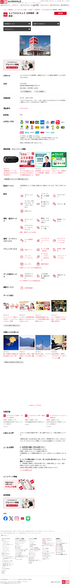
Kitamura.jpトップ (5, 535)
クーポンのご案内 (18, 552)
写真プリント (4, 540)
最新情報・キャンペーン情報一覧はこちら (16, 179)
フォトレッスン (45, 549)
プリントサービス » (6, 538)
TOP (4, 9)
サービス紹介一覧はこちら (12, 325)
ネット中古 (32, 543)
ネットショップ (31, 540)
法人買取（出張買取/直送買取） (35, 549)
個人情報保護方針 (4, 579)
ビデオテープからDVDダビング (8, 556)
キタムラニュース (32, 552)
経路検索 (60, 13)
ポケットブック (5, 549)
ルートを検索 (39, 91)
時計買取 (31, 546)
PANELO (3, 573)
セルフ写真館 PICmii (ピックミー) (21, 555)
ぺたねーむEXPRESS (5, 568)
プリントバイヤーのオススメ (34, 550)
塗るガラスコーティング (19, 543)
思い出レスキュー (5, 555)
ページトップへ (66, 577)
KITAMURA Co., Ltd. (8, 583)
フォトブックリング (6, 550)
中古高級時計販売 (33, 544)
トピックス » (31, 557)
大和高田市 (37, 9)
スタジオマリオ (18, 546)
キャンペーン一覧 (32, 555)
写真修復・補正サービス (6, 565)
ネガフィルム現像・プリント (7, 544)
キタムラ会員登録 (59, 546)
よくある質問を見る (26, 470)
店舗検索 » (58, 538)
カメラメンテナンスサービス (20, 541)
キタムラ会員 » (59, 544)
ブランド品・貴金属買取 (34, 547)
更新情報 (30, 562)
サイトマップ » (59, 552)
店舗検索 (10, 9)
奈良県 (30, 9)
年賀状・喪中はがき (5, 553)
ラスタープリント (5, 543)
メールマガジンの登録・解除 (20, 550)
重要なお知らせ (31, 558)
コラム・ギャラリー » (47, 538)
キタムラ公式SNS (18, 553)
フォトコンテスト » (46, 555)
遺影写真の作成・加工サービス (8, 564)
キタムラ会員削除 (59, 549)
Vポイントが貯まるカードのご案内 (21, 549)
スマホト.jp (17, 544)
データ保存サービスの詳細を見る (30, 280)
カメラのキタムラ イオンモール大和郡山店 (58, 416)
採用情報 (25, 579)
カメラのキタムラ (59, 540)
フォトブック (4, 546)
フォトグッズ (4, 570)
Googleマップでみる (35, 405)
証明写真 (3, 571)
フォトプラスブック (6, 547)
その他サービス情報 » (20, 538)
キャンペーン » (32, 554)
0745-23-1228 (23, 108)
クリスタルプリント (6, 541)
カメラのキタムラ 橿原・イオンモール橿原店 (15, 416)
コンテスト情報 (45, 557)
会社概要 (20, 579)
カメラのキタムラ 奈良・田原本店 (36, 416)
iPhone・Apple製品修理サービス (21, 540)
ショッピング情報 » (33, 538)
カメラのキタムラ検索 (21, 9)
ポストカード (4, 552)
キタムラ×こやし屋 (18, 559)
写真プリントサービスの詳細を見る (31, 267)
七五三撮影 (18, 547)
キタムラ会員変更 (59, 547)
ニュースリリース (13, 579)
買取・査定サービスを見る (28, 232)
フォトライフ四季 (45, 551)
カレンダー (4, 567)
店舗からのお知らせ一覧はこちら (14, 362)
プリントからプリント (6, 562)
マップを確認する (26, 91)
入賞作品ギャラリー (45, 558)
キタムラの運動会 (45, 548)
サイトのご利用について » (61, 554)
